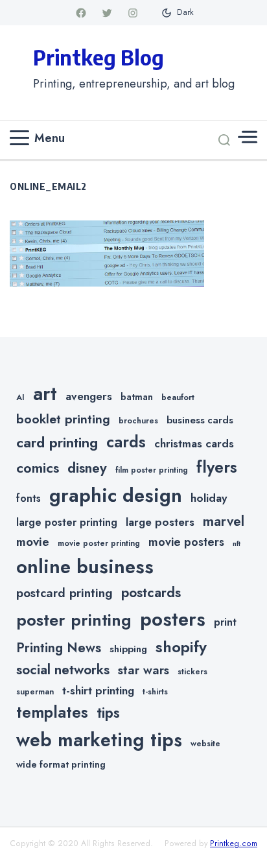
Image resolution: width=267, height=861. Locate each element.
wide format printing (61, 764)
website (205, 743)
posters (172, 619)
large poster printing (66, 522)
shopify (181, 646)
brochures (138, 421)
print (225, 622)
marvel (223, 521)
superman (35, 692)
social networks (63, 669)
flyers (216, 466)
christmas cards (194, 443)
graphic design (115, 495)
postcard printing (64, 593)
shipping (128, 649)
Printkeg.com (233, 843)
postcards (151, 592)
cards (126, 441)
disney (87, 468)
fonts (28, 498)
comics (37, 468)
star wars (143, 670)
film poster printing (151, 470)
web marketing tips (99, 740)
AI (20, 397)
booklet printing (63, 419)
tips (108, 713)
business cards (200, 420)
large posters (160, 522)
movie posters (186, 542)
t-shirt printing (98, 690)
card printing (57, 442)
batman (137, 396)
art (45, 393)
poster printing (74, 620)
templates (52, 712)
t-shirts (155, 692)
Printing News (58, 647)
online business (85, 566)
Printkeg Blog (98, 57)
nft (236, 543)
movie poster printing (99, 543)
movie (32, 541)
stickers (192, 672)
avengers (88, 396)
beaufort (177, 397)
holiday (209, 498)
